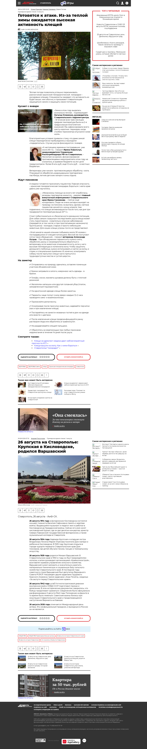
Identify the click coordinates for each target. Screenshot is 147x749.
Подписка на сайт (40, 707)
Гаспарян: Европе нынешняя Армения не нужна (112, 128)
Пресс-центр (58, 705)
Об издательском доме (42, 705)
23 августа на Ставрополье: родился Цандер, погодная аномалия (37, 665)
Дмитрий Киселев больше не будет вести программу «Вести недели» (114, 135)
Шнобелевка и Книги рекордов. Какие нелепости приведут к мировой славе (110, 45)
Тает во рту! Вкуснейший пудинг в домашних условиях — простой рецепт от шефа (114, 468)
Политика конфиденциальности (111, 707)
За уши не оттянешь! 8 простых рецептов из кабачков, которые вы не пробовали (115, 108)
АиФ (35, 81)
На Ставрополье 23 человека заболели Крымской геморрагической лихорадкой (39, 385)
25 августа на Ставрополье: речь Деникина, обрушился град (110, 35)
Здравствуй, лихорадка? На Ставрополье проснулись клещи (39, 391)
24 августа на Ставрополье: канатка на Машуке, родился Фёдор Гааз (74, 658)
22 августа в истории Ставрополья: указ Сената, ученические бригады (73, 665)
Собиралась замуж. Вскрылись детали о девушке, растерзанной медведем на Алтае (114, 461)
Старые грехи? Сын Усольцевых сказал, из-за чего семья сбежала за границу (115, 484)
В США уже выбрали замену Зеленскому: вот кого (112, 158)
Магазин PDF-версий (81, 705)
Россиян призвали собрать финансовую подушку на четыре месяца (113, 144)
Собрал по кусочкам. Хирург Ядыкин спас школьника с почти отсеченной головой (115, 70)
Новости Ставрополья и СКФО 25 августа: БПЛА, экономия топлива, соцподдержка (110, 26)
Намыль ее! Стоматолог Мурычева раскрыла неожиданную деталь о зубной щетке (114, 100)
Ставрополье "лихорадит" (46, 348)
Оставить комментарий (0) (73, 357)
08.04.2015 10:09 (23, 9)
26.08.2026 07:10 (23, 438)
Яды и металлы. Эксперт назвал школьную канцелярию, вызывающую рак (113, 85)
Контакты (53, 707)
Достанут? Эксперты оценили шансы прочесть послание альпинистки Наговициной (115, 446)
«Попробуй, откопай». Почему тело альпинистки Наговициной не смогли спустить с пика (115, 77)
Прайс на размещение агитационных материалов (77, 707)
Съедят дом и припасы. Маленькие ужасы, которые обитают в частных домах (111, 54)
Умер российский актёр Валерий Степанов (113, 120)
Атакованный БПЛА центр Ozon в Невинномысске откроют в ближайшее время (111, 17)
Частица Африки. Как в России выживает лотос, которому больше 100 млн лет (114, 93)
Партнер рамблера (53, 740)
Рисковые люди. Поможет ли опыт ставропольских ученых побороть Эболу (74, 392)
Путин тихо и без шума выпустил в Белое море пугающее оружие (114, 150)
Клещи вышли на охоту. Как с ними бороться (55, 346)
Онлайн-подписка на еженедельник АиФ (106, 705)
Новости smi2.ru (25, 432)
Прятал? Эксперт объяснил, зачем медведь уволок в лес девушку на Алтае (114, 453)
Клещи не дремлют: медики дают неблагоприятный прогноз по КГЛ (76, 384)
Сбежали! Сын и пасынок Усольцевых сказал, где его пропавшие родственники (115, 476)
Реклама (68, 705)
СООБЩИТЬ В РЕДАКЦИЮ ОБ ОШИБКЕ (46, 709)
